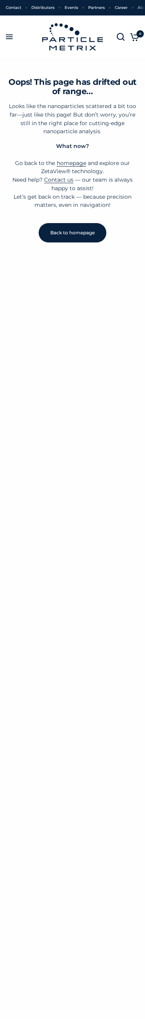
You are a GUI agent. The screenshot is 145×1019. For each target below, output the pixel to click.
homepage (71, 163)
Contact (13, 7)
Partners (96, 7)
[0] (133, 36)
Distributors (43, 7)
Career (121, 7)
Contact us (58, 180)
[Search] (120, 36)
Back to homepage (72, 232)
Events (71, 7)
